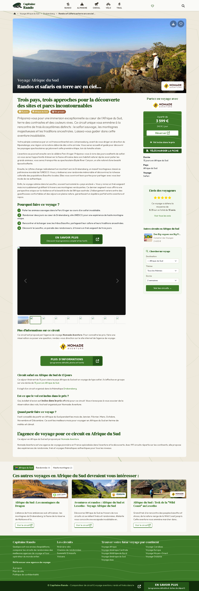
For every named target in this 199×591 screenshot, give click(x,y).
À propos (17, 568)
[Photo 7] (97, 320)
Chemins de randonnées (69, 550)
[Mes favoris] (152, 6)
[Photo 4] (60, 320)
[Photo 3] (47, 320)
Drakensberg (70, 388)
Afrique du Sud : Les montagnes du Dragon (37, 504)
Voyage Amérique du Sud (113, 556)
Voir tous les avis (162, 215)
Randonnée (43, 467)
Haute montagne (62, 467)
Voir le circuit (23, 525)
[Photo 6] (84, 320)
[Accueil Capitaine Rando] (15, 14)
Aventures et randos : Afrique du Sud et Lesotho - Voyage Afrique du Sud (99, 504)
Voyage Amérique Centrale (114, 550)
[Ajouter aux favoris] (180, 24)
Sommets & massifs (66, 553)
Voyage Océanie (154, 556)
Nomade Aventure (70, 439)
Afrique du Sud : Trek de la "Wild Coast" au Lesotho (154, 504)
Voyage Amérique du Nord (114, 553)
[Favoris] (64, 483)
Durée (149, 276)
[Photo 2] (35, 320)
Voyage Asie (107, 559)
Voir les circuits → (162, 288)
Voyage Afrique (109, 546)
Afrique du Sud (41, 111)
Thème (149, 266)
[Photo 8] (109, 320)
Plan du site (18, 571)
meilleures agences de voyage (27, 553)
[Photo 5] (72, 320)
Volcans (61, 556)
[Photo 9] (121, 320)
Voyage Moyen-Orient (157, 553)
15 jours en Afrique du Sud (46, 382)
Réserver (161, 133)
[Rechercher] (183, 6)
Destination (151, 256)
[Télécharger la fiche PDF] (173, 24)
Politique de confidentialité (26, 574)
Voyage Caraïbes (154, 546)
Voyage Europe (153, 550)
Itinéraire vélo (64, 546)
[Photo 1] (23, 320)
